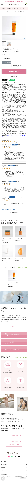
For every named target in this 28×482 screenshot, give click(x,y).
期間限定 (9, 8)
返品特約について (14, 76)
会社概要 (3, 467)
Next (26, 8)
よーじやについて (14, 326)
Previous (1, 8)
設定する (23, 477)
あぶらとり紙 (15, 8)
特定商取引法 (4, 474)
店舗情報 (3, 471)
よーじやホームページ (5, 461)
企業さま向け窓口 (14, 441)
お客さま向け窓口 (14, 435)
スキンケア (21, 8)
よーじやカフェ (4, 464)
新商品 (3, 8)
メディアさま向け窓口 (14, 444)
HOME (3, 11)
